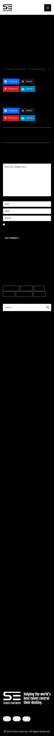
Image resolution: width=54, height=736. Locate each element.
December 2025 (11, 484)
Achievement (11, 288)
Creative (9, 294)
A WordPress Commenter (16, 385)
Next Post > (45, 134)
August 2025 (10, 504)
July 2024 (8, 571)
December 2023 (11, 607)
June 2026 (8, 453)
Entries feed (9, 664)
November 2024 (11, 551)
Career (39, 288)
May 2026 (8, 458)
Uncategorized (38, 69)
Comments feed (11, 669)
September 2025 (12, 499)
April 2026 (8, 463)
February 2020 (11, 612)
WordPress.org (10, 675)
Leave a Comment (16, 69)
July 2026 (8, 448)
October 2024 (10, 556)
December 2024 (11, 545)
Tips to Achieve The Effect (25, 416)
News (6, 638)
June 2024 (8, 576)
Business (26, 288)
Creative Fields (10, 633)
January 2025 (10, 540)
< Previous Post (11, 134)
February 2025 (11, 535)
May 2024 (8, 581)
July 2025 (8, 510)
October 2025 (10, 494)
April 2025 (8, 525)
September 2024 (12, 561)
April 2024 (8, 586)
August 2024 (10, 566)
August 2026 (10, 443)
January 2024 (10, 602)
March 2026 (9, 469)
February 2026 (11, 474)
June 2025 (8, 515)
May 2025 (8, 520)
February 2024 (11, 597)
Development (24, 294)
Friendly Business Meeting (27, 394)
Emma (6, 394)
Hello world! (39, 385)
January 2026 (10, 479)
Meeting (39, 294)
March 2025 (9, 530)
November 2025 (11, 489)
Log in (6, 659)
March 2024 (9, 592)
